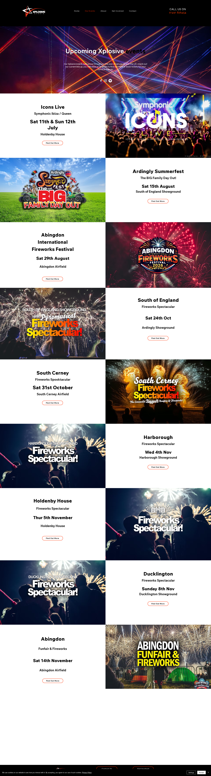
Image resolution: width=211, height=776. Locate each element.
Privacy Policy (87, 772)
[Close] (208, 772)
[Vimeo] (110, 80)
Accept (201, 772)
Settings (191, 772)
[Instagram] (105, 80)
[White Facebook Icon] (101, 80)
